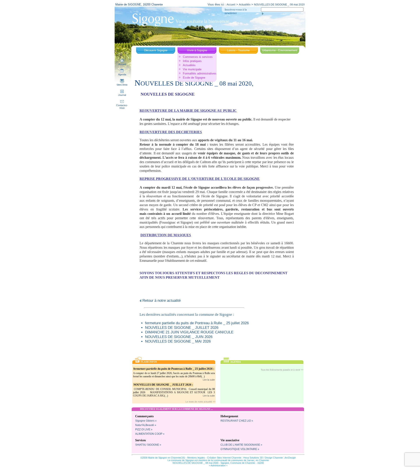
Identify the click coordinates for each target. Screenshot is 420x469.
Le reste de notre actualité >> (200, 401)
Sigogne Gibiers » (146, 420)
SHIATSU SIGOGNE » (148, 444)
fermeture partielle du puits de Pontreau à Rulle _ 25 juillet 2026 (197, 323)
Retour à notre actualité (161, 300)
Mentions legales (196, 457)
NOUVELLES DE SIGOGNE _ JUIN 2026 (178, 337)
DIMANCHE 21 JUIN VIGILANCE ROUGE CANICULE (189, 332)
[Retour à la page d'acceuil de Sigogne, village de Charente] (180, 19)
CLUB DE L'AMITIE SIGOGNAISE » (241, 444)
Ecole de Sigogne (194, 77)
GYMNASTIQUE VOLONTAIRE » (239, 449)
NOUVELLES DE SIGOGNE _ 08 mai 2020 (279, 4)
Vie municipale (192, 69)
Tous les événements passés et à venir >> (282, 370)
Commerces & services (198, 57)
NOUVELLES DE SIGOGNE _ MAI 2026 (178, 341)
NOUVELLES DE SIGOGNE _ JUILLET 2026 (181, 327)
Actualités (244, 4)
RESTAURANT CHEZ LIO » (236, 420)
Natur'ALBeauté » (145, 425)
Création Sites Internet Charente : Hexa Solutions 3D (235, 457)
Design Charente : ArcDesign (280, 457)
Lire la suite (209, 379)
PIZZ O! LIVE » (143, 429)
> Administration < (218, 465)
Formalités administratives (199, 73)
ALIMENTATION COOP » (149, 433)
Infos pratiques (192, 61)
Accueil (231, 4)
